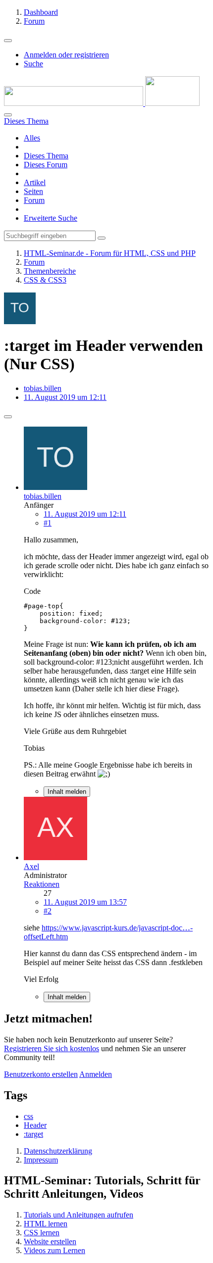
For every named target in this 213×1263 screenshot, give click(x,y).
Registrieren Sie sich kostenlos (51, 1048)
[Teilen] (8, 416)
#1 (48, 523)
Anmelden (95, 1074)
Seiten (33, 191)
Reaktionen (41, 884)
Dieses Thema (46, 155)
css (28, 1116)
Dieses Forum (45, 164)
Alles (32, 138)
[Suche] (8, 114)
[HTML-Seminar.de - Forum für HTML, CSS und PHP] (102, 103)
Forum (34, 200)
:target (33, 1134)
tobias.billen (42, 388)
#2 (48, 911)
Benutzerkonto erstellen (41, 1074)
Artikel (35, 182)
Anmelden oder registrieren (66, 54)
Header (35, 1125)
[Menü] (8, 40)
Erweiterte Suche (50, 218)
